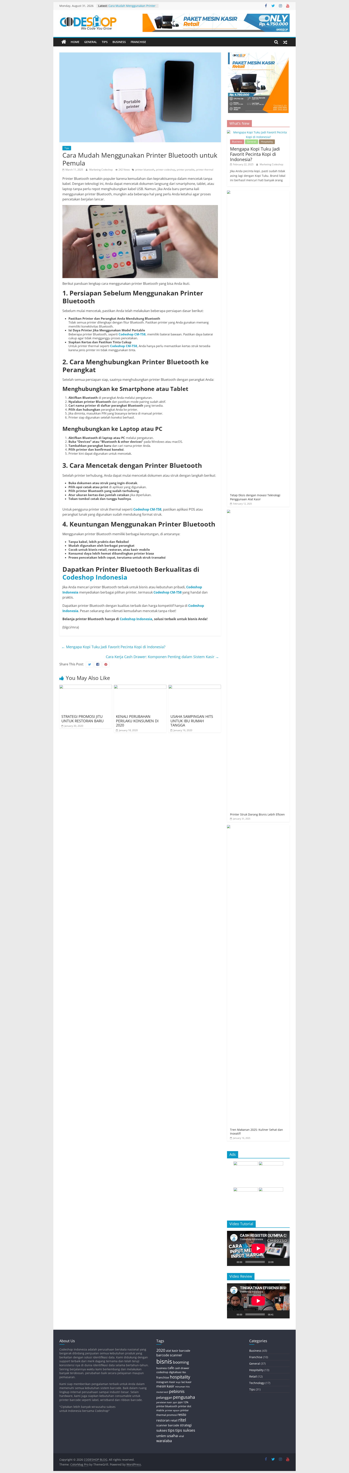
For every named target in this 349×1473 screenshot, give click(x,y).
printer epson (172, 1410)
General (90, 42)
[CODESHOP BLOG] (63, 42)
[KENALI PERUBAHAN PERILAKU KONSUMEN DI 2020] (140, 687)
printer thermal (204, 169)
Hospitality (267, 141)
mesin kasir (165, 1386)
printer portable (185, 169)
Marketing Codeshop (101, 169)
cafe (171, 1368)
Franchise (138, 42)
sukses (161, 1430)
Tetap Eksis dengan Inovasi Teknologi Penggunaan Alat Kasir (255, 497)
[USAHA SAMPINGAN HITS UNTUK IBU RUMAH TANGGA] (194, 687)
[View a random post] (285, 42)
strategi (186, 1425)
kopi (178, 1382)
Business (119, 42)
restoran (163, 1420)
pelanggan (164, 1397)
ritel (182, 1420)
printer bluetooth (144, 169)
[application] (258, 1248)
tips (171, 1430)
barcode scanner (169, 1355)
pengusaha (184, 1397)
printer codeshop (165, 169)
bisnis (164, 1361)
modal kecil (162, 1392)
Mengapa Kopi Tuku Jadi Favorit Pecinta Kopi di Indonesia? (113, 646)
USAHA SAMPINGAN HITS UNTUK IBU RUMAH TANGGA (191, 721)
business (161, 1368)
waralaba (164, 1440)
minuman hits (182, 1386)
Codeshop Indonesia (94, 577)
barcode (184, 1351)
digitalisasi (175, 1372)
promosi (172, 1415)
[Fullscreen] (284, 1262)
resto (182, 1414)
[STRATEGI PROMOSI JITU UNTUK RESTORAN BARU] (85, 687)
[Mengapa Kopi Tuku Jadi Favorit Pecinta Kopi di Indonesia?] (258, 132)
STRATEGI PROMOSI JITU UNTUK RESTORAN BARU (82, 718)
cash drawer (182, 1368)
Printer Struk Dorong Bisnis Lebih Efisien (257, 814)
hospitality (180, 1377)
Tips (105, 42)
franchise (162, 1377)
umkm (161, 1436)
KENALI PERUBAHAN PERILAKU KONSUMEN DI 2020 (137, 721)
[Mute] (278, 1262)
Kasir (172, 1382)
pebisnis (177, 1391)
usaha (172, 1435)
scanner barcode (167, 1425)
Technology (257, 1383)
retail (174, 1420)
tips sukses (185, 1430)
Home (75, 42)
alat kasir (172, 1351)
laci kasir (186, 1382)
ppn (175, 1402)
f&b (184, 1372)
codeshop (162, 1372)
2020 (160, 1350)
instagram (162, 1382)
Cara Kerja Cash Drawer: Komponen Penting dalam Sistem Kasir (162, 656)
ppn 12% (183, 1402)
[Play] (232, 1262)
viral (181, 1436)
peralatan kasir (164, 1402)
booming (181, 1362)
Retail (253, 1376)
